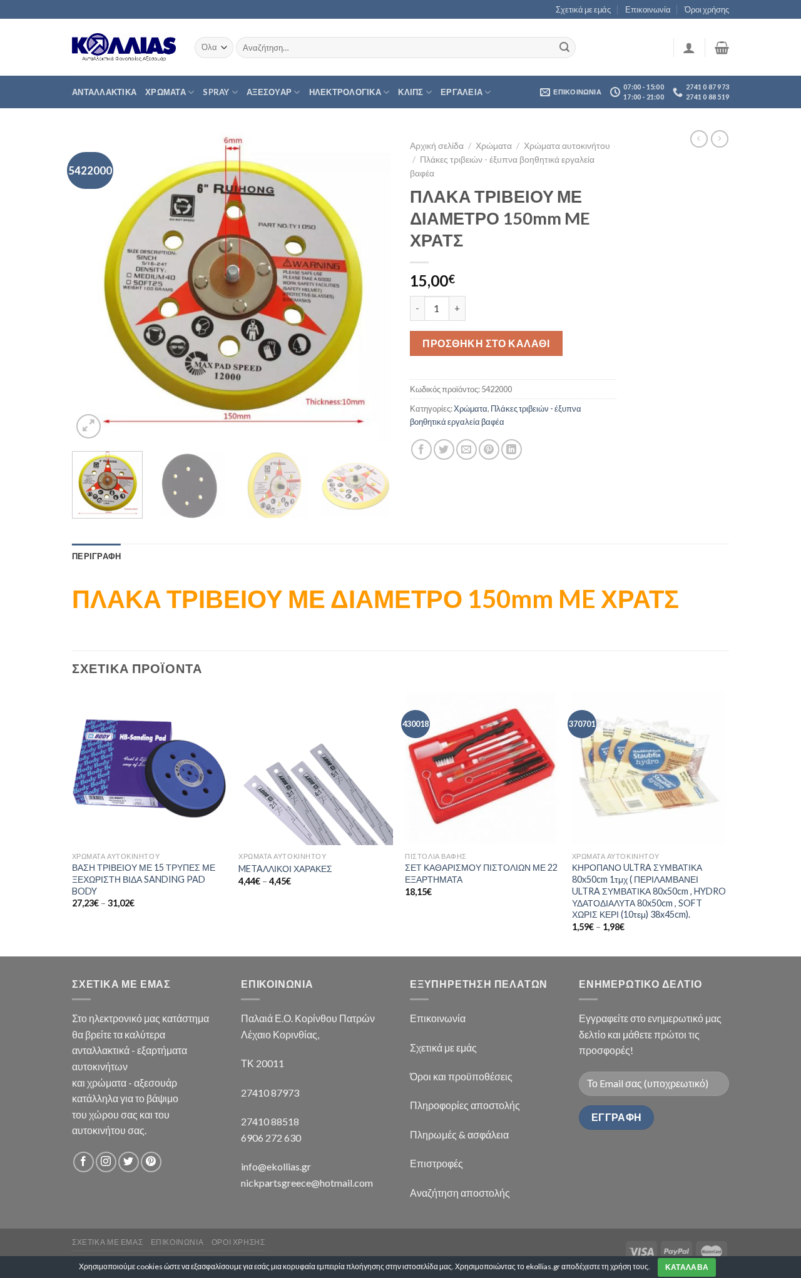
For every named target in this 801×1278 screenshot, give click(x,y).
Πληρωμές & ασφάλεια (459, 1134)
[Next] (369, 287)
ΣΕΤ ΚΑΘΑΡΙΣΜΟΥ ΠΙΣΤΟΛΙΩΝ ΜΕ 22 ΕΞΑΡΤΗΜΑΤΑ (481, 873)
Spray (216, 92)
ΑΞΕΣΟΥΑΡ (269, 92)
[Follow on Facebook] (83, 1162)
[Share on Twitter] (444, 449)
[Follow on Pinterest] (151, 1162)
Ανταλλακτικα (104, 92)
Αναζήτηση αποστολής (460, 1193)
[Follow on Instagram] (106, 1162)
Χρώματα (494, 146)
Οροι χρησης (238, 1242)
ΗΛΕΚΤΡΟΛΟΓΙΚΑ (345, 92)
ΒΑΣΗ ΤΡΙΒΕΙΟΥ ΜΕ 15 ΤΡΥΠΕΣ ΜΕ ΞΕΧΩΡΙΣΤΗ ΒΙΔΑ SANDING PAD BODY (143, 879)
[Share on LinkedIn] (511, 449)
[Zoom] (88, 426)
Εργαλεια (461, 92)
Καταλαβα (687, 1267)
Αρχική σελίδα (437, 146)
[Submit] (564, 47)
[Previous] (94, 287)
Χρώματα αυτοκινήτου (567, 146)
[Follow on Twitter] (128, 1162)
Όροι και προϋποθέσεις (461, 1076)
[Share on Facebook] (421, 449)
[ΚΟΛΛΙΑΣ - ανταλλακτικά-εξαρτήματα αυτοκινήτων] (124, 47)
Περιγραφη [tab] (96, 556)
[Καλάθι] (722, 47)
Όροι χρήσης (707, 9)
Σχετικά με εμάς (583, 9)
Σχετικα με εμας (107, 1242)
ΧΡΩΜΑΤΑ (165, 92)
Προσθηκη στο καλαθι (485, 343)
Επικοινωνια (177, 1242)
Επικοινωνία (648, 9)
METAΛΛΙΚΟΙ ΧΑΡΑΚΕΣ (285, 868)
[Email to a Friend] (466, 449)
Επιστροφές (436, 1163)
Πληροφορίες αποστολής (465, 1105)
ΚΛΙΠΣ (410, 92)
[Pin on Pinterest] (489, 449)
